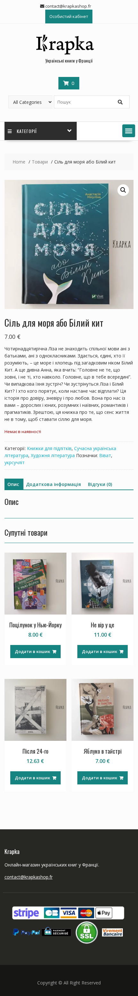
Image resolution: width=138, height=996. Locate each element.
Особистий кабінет (68, 16)
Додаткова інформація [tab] (53, 484)
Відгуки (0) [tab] (100, 484)
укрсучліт (14, 462)
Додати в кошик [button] (32, 651)
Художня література (53, 455)
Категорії (27, 131)
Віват (105, 455)
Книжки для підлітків (49, 448)
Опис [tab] (13, 484)
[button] (128, 130)
